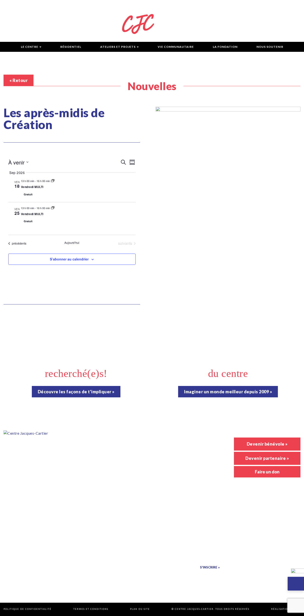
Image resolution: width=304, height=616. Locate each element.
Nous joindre (266, 6)
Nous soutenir (269, 46)
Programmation (135, 6)
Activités (202, 440)
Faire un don (267, 471)
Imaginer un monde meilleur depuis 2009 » (228, 391)
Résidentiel (70, 46)
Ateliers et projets (118, 46)
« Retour (19, 80)
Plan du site (140, 609)
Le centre (29, 46)
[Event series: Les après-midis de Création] (52, 181)
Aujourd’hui (71, 243)
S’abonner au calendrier (69, 259)
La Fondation (225, 46)
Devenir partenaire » (267, 458)
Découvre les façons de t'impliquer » (76, 391)
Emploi (234, 6)
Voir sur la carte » (94, 472)
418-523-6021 (103, 484)
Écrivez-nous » (94, 534)
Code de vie (205, 6)
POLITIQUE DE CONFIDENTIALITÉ (28, 609)
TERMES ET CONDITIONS (90, 609)
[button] (295, 584)
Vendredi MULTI (32, 187)
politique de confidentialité (201, 576)
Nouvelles (172, 6)
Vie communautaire (176, 46)
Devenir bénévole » (267, 444)
